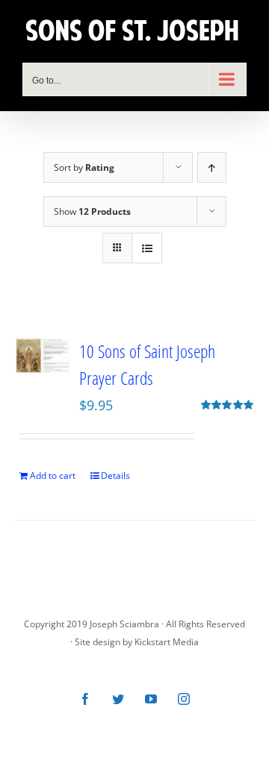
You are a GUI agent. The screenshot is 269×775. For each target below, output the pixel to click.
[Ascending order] (211, 167)
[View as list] (146, 248)
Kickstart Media (166, 642)
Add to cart (52, 475)
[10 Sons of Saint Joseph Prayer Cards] (42, 355)
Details (115, 475)
